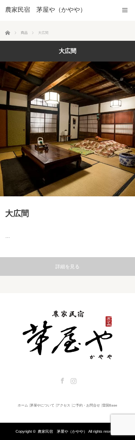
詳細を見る (67, 266)
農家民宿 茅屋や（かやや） (62, 431)
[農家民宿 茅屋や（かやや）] (45, 10)
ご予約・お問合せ (86, 405)
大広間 (17, 213)
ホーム (23, 405)
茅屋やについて (42, 405)
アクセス (63, 405)
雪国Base (109, 405)
